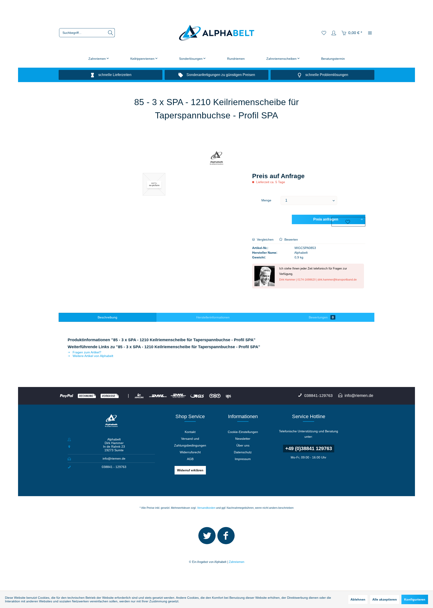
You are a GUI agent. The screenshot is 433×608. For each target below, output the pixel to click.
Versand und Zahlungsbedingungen (190, 442)
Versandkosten (206, 507)
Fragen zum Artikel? (86, 352)
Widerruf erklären (190, 470)
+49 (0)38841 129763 (308, 448)
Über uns (242, 445)
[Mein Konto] (333, 32)
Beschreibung (107, 317)
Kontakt (190, 432)
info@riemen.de (114, 458)
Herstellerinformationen (213, 317)
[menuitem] (87, 32)
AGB (190, 459)
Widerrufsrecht (190, 452)
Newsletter (242, 438)
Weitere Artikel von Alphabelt (92, 356)
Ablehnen (357, 599)
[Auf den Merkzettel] (348, 221)
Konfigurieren (414, 599)
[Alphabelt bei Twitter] (207, 537)
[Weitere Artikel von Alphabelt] (217, 158)
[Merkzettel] (323, 32)
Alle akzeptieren (384, 599)
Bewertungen (321, 317)
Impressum (243, 459)
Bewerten (290, 239)
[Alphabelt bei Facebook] (226, 537)
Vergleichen (265, 239)
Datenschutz (243, 452)
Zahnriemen (236, 562)
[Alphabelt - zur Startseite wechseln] (216, 33)
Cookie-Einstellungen (243, 432)
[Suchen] (110, 32)
